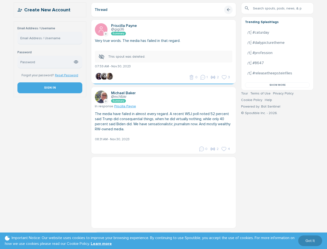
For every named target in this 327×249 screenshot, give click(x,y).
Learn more (101, 243)
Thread (101, 10)
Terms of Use (260, 93)
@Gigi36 (117, 29)
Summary (118, 33)
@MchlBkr (119, 96)
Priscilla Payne (125, 106)
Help (268, 100)
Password (24, 52)
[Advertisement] (163, 190)
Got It (310, 240)
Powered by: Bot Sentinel (260, 106)
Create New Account (47, 10)
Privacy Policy (283, 93)
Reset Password (66, 75)
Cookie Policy (251, 100)
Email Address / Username (36, 28)
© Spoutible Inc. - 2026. (259, 113)
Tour (244, 93)
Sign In (50, 88)
